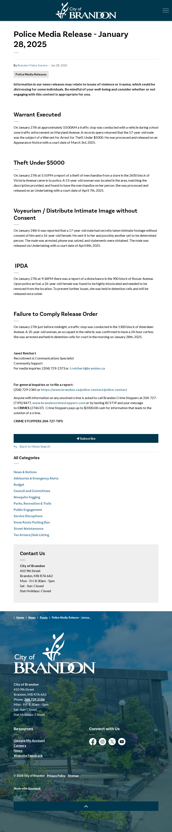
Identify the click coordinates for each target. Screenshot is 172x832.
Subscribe (87, 438)
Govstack (34, 789)
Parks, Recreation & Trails (32, 503)
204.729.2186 (34, 699)
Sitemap (73, 776)
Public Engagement (28, 510)
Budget (19, 485)
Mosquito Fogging (27, 497)
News (18, 750)
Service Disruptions (28, 516)
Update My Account (29, 740)
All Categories (27, 458)
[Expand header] (165, 10)
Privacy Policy (56, 776)
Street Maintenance (28, 529)
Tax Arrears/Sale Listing (31, 535)
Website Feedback (28, 755)
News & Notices (25, 472)
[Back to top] (86, 806)
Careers (20, 745)
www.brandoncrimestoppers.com (58, 403)
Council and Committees (32, 491)
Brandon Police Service (33, 65)
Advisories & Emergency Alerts (36, 478)
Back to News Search (35, 446)
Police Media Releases (31, 74)
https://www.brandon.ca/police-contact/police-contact (84, 389)
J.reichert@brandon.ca (87, 368)
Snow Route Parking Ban (32, 522)
